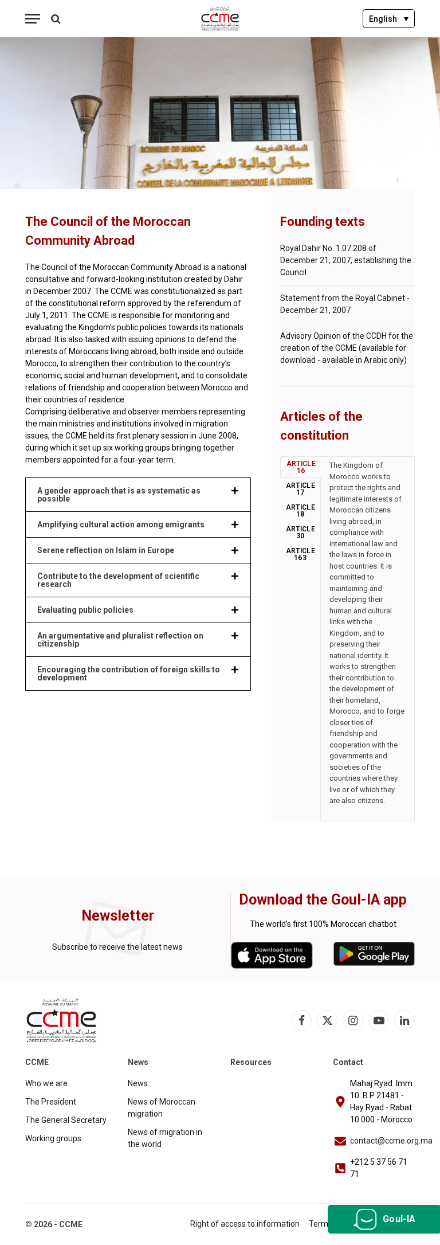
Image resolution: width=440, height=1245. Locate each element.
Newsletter (117, 915)
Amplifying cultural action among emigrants (121, 524)
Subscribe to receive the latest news (117, 947)
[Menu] (32, 19)
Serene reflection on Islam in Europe (105, 550)
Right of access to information (245, 1223)
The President (50, 1101)
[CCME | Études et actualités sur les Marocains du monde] (220, 18)
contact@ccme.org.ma (391, 1140)
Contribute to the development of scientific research (118, 580)
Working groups (53, 1138)
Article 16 (301, 467)
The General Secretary (66, 1120)
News (138, 1083)
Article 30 (301, 532)
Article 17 (301, 488)
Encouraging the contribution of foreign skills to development (128, 673)
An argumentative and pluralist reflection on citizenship (120, 639)
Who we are (46, 1083)
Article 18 (301, 510)
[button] (138, 494)
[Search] (55, 19)
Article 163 (301, 554)
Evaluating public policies (85, 609)
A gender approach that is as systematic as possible (119, 494)
